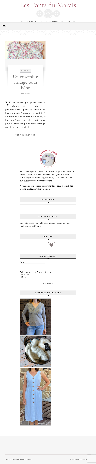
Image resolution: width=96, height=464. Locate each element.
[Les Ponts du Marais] (48, 10)
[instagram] (36, 245)
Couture (25, 71)
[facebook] (22, 245)
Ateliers (25, 274)
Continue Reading (25, 135)
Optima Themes (25, 459)
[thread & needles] (51, 245)
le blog (27, 180)
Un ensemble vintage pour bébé (25, 82)
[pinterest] (29, 245)
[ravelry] (43, 245)
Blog (24, 277)
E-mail (23, 262)
